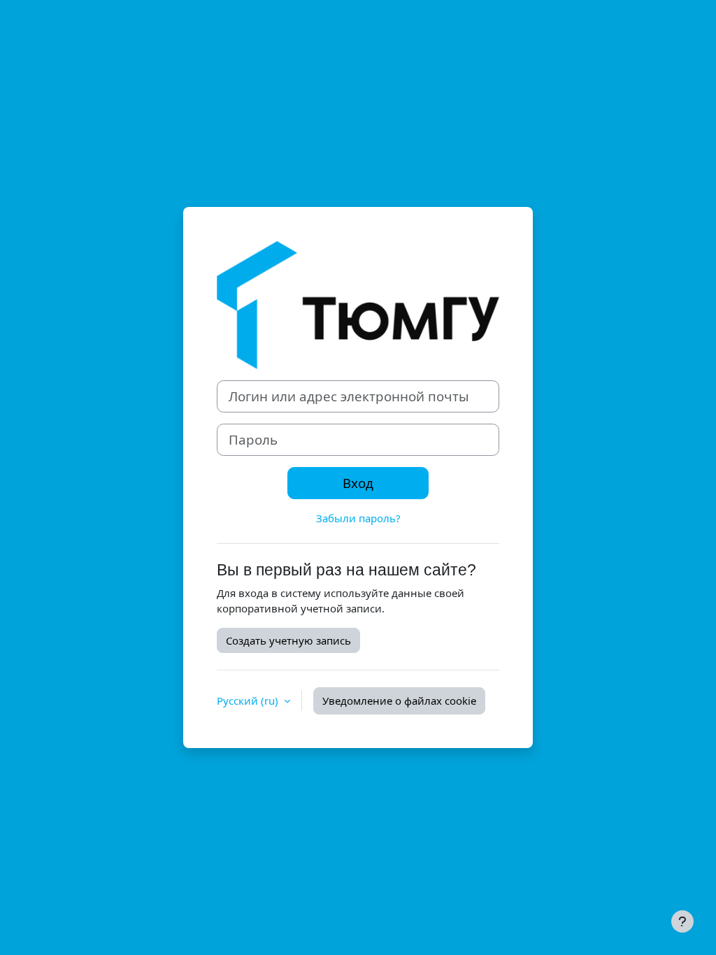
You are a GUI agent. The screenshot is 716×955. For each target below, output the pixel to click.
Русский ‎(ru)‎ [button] (249, 701)
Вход (358, 482)
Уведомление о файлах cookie (399, 701)
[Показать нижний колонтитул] (682, 921)
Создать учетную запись (288, 640)
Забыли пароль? (358, 518)
